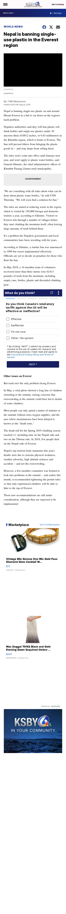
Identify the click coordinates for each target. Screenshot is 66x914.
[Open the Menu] (5, 4)
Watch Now (57, 4)
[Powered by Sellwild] (55, 706)
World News (13, 26)
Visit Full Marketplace (50, 525)
